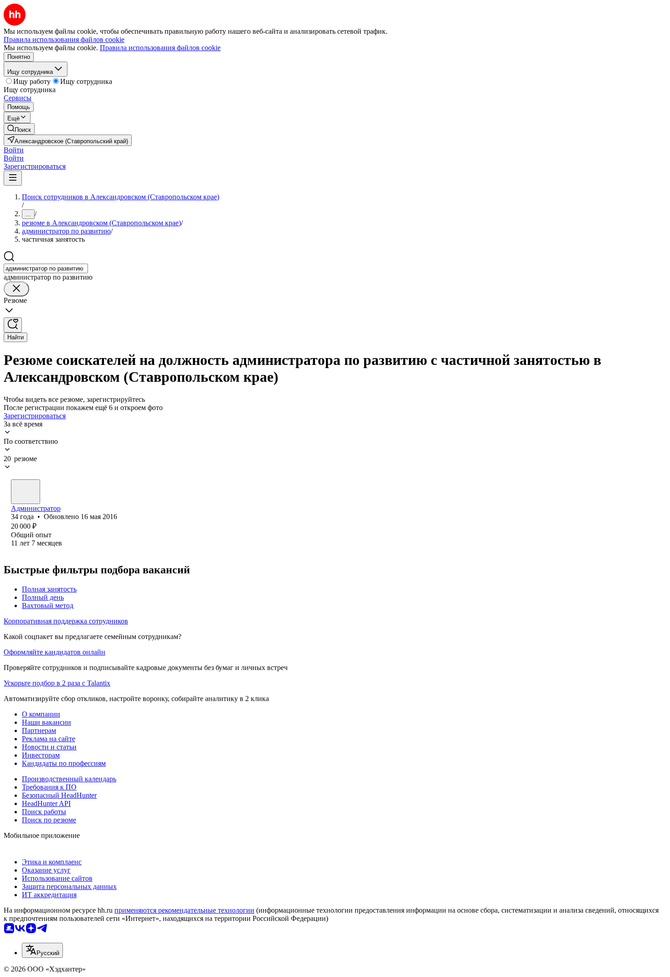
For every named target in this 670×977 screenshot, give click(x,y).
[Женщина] (25, 491)
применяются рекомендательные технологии (184, 910)
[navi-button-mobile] (13, 178)
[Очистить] (16, 288)
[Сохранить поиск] (13, 325)
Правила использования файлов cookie (160, 48)
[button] (14, 150)
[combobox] (46, 268)
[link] (19, 129)
